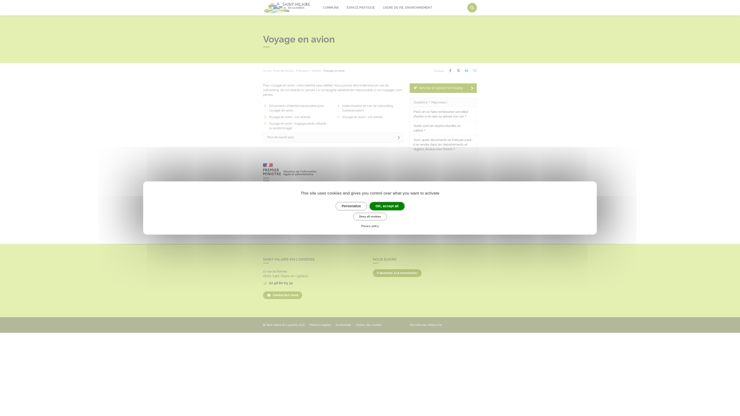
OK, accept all (387, 206)
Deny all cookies (370, 216)
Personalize (351, 206)
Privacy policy (370, 226)
